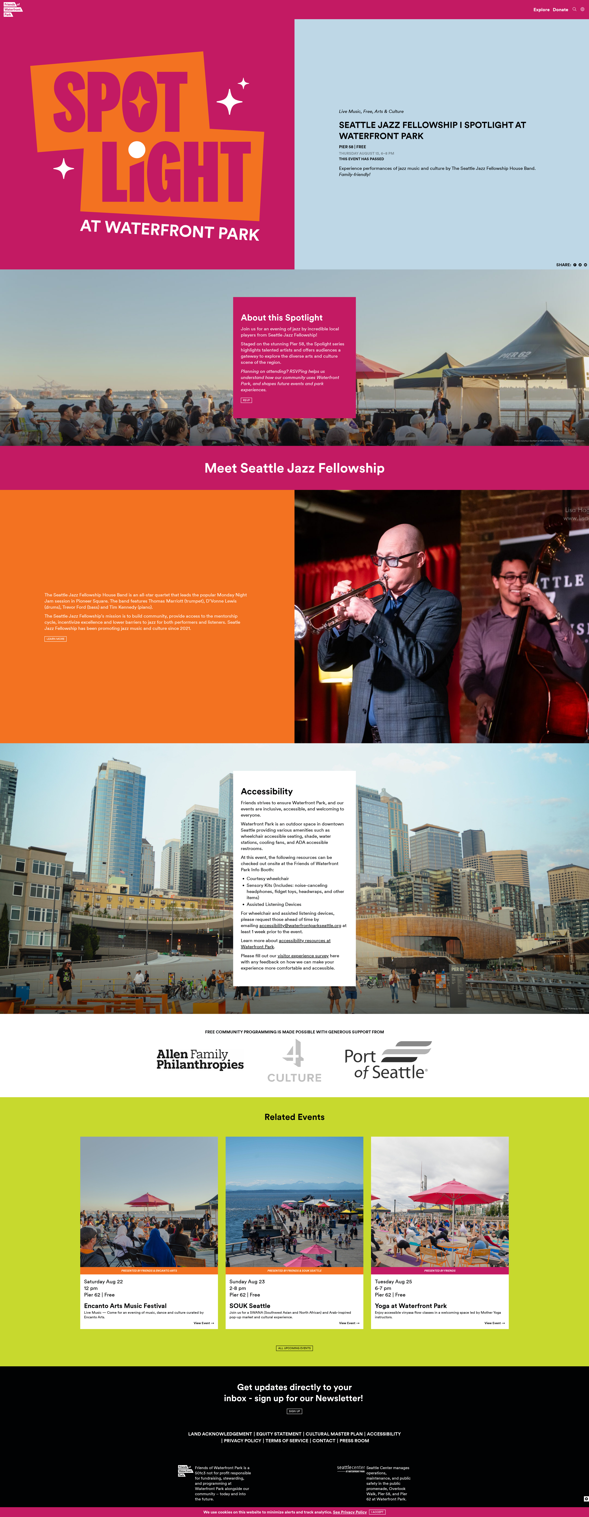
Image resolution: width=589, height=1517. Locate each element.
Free (367, 111)
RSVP (246, 400)
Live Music (350, 111)
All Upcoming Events (294, 1348)
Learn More (55, 638)
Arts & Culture (389, 111)
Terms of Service (287, 1440)
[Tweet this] (580, 265)
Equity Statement (279, 1434)
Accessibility (384, 1434)
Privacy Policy (242, 1440)
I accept (377, 1512)
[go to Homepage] (13, 9)
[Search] (573, 8)
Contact (323, 1440)
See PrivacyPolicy (350, 1512)
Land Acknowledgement (220, 1434)
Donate (560, 9)
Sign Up (294, 1411)
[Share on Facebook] (575, 265)
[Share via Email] (585, 265)
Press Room (354, 1440)
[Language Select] (582, 8)
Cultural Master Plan (334, 1434)
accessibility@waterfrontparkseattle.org (300, 925)
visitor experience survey (303, 955)
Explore (541, 9)
